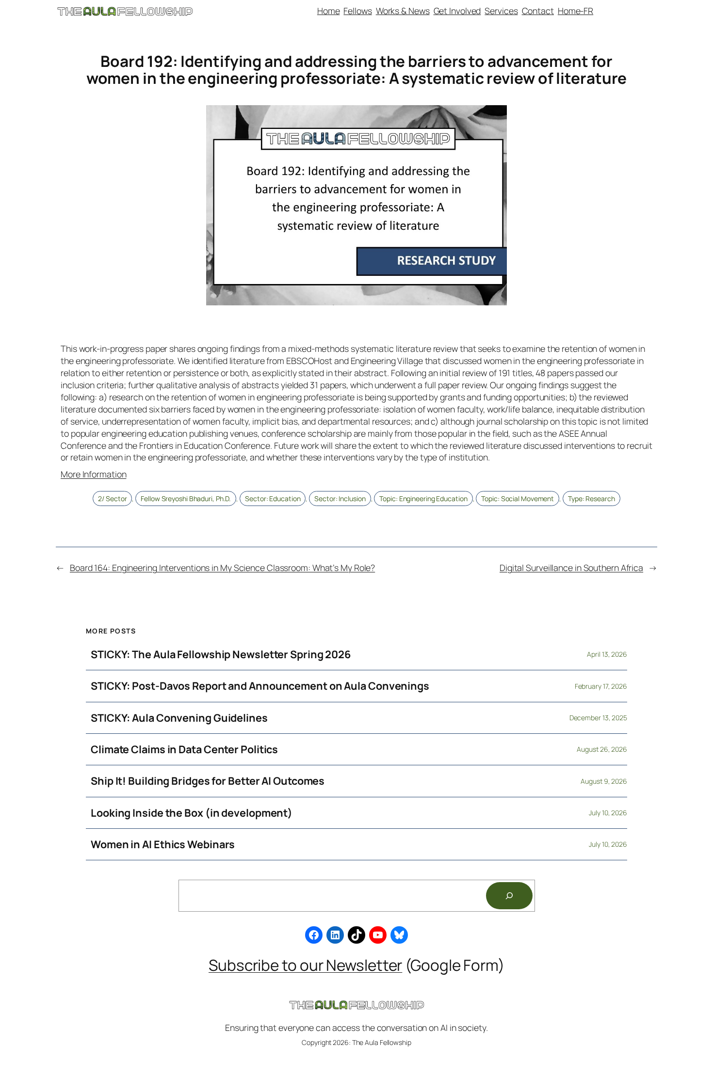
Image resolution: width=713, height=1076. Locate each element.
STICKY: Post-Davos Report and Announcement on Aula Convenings (260, 686)
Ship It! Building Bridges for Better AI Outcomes (207, 781)
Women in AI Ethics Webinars (163, 844)
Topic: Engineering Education (423, 498)
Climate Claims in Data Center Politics (184, 749)
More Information (93, 474)
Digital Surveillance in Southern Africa (571, 567)
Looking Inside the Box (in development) (191, 813)
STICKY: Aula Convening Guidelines (179, 718)
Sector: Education (272, 498)
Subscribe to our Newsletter (305, 964)
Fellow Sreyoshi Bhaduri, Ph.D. (186, 498)
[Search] (509, 895)
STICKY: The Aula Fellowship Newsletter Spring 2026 (221, 654)
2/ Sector (112, 498)
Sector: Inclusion (339, 498)
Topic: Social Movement (517, 498)
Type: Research (591, 498)
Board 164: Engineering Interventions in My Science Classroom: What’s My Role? (222, 567)
